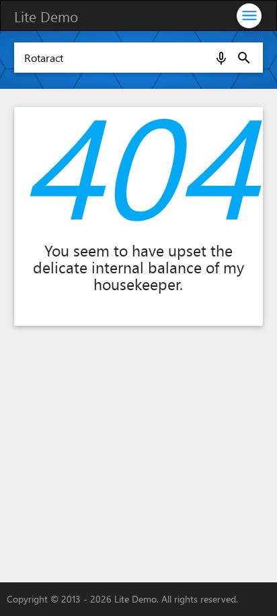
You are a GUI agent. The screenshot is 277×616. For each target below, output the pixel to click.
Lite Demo (46, 16)
